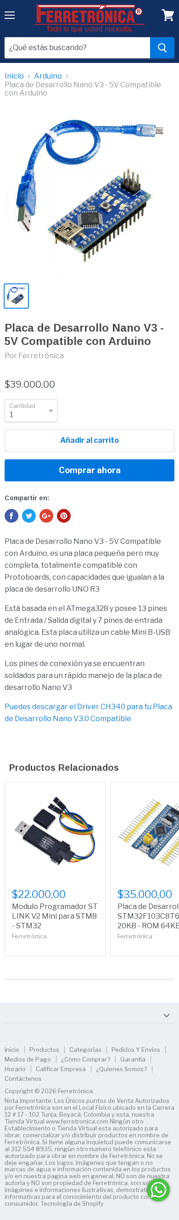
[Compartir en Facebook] (11, 516)
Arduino (48, 76)
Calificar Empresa (61, 1069)
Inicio (14, 76)
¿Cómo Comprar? (85, 1059)
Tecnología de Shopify (72, 1203)
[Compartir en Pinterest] (64, 516)
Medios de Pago (28, 1059)
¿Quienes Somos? (121, 1069)
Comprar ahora (90, 470)
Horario (15, 1069)
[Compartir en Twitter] (29, 516)
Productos (44, 1049)
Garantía (132, 1059)
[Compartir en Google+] (46, 516)
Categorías (85, 1049)
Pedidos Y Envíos (136, 1049)
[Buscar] (162, 47)
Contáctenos (23, 1078)
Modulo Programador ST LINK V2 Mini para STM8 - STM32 (55, 916)
